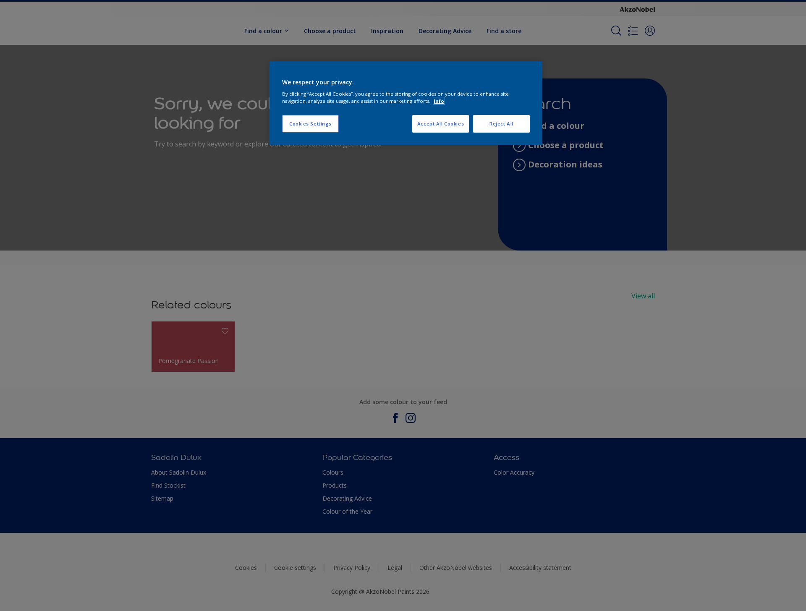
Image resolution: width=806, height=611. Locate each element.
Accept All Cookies (440, 123)
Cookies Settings (310, 123)
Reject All (501, 123)
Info (439, 101)
